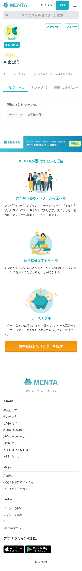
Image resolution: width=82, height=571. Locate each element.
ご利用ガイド (11, 423)
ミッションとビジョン (17, 449)
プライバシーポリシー (17, 488)
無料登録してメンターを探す (41, 346)
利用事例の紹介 (13, 429)
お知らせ (9, 443)
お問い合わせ (11, 456)
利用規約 (9, 475)
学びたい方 (10, 416)
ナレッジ (39, 87)
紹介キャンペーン (14, 436)
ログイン (47, 5)
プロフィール (16, 87)
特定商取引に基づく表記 (18, 482)
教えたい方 (10, 410)
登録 (62, 5)
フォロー (72, 26)
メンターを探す (13, 508)
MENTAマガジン (13, 528)
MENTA (43, 562)
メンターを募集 (13, 514)
